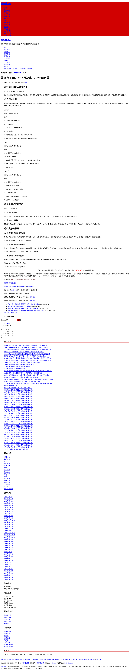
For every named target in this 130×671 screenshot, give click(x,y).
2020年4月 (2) (8, 543)
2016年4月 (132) (9, 558)
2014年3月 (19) (8, 575)
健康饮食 (7, 16)
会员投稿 (7, 18)
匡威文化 (7, 461)
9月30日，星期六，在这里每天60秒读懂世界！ (18, 405)
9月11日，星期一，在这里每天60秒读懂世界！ (18, 445)
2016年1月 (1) (8, 560)
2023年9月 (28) (8, 509)
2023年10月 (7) (8, 507)
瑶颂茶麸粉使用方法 (10, 385)
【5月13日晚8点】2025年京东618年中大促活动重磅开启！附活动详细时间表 (28, 383)
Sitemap (54, 663)
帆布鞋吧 (15, 286)
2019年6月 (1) (8, 550)
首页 (5, 8)
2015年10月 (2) (8, 564)
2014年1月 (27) (8, 579)
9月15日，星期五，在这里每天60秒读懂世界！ (18, 436)
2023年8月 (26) (8, 511)
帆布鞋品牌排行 (70, 659)
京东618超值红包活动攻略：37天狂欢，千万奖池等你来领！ (23, 381)
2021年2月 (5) (8, 524)
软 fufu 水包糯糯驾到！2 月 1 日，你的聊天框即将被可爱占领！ (24, 352)
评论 (26, 82)
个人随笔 (7, 470)
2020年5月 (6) (8, 541)
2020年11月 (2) (8, 530)
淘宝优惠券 (7, 33)
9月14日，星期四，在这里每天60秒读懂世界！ (18, 438)
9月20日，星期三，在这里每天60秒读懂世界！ (18, 426)
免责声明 (3, 666)
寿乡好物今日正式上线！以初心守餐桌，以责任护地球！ (22, 377)
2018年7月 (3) (8, 556)
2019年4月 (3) (8, 552)
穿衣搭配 (7, 12)
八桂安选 (99, 659)
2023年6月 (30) (8, 516)
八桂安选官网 (8, 644)
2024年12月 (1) (8, 505)
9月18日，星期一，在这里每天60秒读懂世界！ (18, 430)
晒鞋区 (6, 20)
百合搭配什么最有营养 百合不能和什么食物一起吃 (23, 304)
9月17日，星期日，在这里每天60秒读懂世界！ (18, 432)
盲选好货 (7, 25)
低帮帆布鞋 (10, 659)
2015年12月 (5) (8, 562)
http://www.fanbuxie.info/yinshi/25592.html (23, 279)
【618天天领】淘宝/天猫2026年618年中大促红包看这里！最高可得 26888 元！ (28, 349)
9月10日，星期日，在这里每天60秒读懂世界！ (18, 447)
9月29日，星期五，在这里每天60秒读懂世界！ (18, 407)
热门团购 (7, 459)
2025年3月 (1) (8, 503)
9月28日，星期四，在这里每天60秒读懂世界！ (18, 409)
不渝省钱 (7, 29)
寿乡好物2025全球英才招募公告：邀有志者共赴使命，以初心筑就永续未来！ (28, 371)
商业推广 (7, 476)
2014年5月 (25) (8, 571)
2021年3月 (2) (8, 522)
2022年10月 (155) (9, 520)
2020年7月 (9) (8, 539)
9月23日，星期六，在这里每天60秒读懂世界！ (18, 419)
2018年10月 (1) (8, 554)
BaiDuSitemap (68, 663)
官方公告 (7, 465)
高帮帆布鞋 (30, 286)
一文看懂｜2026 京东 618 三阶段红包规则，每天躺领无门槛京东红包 (25, 345)
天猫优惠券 (7, 35)
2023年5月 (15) (8, 518)
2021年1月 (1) (8, 526)
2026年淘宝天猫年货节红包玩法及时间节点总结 (19, 364)
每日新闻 (7, 10)
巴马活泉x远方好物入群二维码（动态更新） (18, 388)
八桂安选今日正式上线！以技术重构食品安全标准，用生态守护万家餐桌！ (27, 375)
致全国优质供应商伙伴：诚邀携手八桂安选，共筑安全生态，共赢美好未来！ (28, 360)
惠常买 (6, 27)
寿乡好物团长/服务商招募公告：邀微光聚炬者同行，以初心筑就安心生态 (27, 354)
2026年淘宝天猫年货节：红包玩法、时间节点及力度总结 (22, 362)
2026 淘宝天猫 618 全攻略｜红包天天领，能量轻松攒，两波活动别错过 (26, 347)
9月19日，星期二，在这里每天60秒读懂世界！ (18, 428)
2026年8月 (7, 323)
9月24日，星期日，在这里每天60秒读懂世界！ (18, 417)
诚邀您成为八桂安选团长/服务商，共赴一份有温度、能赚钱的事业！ (25, 356)
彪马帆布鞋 (35, 659)
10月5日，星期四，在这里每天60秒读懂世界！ (18, 396)
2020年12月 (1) (8, 528)
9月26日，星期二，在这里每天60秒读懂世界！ (18, 413)
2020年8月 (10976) (9, 537)
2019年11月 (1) (8, 545)
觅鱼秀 (6, 640)
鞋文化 (6, 487)
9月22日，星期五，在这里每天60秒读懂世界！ (18, 421)
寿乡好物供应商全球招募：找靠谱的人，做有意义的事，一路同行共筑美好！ (28, 358)
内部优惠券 (7, 31)
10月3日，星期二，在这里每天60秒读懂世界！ (18, 400)
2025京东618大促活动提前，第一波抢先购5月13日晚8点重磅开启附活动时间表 (28, 379)
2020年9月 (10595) (9, 535)
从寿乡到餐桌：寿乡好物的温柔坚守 (15, 369)
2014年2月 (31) (8, 577)
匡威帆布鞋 (22, 286)
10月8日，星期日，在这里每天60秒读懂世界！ (18, 390)
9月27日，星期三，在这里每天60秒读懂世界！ (18, 411)
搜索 (19, 320)
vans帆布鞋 (43, 659)
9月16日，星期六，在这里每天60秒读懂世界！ (18, 434)
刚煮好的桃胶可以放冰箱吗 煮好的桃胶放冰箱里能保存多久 (26, 310)
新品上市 (7, 457)
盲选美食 (7, 14)
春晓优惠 (32, 300)
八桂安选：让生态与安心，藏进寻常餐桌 (17, 366)
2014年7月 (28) (8, 569)
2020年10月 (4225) (9, 533)
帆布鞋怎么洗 (59, 659)
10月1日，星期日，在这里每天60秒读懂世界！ (18, 402)
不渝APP (7, 484)
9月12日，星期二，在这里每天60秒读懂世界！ (18, 443)
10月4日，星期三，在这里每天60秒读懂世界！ (18, 398)
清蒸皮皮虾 (12, 283)
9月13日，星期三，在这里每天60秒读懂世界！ (18, 441)
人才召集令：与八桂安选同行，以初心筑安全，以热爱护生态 (23, 373)
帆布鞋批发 (50, 659)
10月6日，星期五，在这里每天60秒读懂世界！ (18, 394)
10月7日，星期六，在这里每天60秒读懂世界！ (18, 392)
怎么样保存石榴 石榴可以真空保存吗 (19, 306)
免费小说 (14, 290)
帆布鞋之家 (6, 3)
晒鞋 (5, 467)
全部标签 (7, 22)
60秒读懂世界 (8, 489)
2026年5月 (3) (8, 497)
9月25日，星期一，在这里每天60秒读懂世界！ (18, 415)
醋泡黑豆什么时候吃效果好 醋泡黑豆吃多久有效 (23, 308)
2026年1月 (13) (8, 499)
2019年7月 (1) (8, 547)
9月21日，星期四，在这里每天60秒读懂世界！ (18, 424)
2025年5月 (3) (8, 501)
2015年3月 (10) (8, 566)
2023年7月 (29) (8, 514)
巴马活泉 (92, 659)
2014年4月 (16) (8, 573)
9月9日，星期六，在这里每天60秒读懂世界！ (18, 449)
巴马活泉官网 (8, 646)
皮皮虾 (6, 283)
